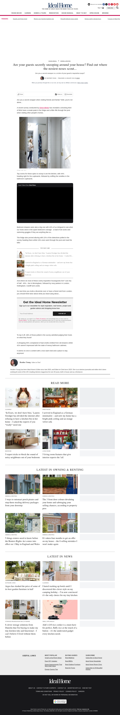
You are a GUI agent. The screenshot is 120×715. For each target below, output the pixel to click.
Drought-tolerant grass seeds (69, 19)
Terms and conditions (44, 691)
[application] (45, 203)
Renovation (54, 13)
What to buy (81, 13)
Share (21, 94)
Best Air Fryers (70, 668)
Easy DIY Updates (51, 661)
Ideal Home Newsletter (93, 661)
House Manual (67, 13)
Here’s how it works (82, 82)
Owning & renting (65, 61)
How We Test (87, 688)
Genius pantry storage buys (93, 19)
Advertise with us (74, 688)
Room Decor (17, 13)
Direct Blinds (44, 108)
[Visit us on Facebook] (104, 4)
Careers (81, 691)
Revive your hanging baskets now (44, 19)
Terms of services (41, 318)
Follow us (59, 94)
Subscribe (110, 8)
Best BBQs (69, 661)
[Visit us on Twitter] (106, 4)
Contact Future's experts (46, 688)
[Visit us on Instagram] (109, 4)
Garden (28, 13)
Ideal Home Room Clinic (94, 664)
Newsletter (69, 94)
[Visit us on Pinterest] (112, 4)
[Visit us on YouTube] (117, 4)
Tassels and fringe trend (20, 19)
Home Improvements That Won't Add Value (53, 665)
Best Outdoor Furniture (72, 664)
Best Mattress (69, 658)
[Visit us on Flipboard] (114, 4)
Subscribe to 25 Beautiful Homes (94, 668)
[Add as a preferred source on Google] (60, 701)
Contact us (62, 688)
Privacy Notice (23, 320)
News (78, 78)
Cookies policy (71, 691)
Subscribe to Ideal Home (94, 658)
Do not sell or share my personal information (60, 695)
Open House (94, 13)
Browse (105, 13)
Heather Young (51, 78)
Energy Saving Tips (51, 669)
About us (31, 688)
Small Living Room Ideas (53, 658)
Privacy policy (58, 691)
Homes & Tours (40, 13)
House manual (52, 61)
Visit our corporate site (83, 709)
